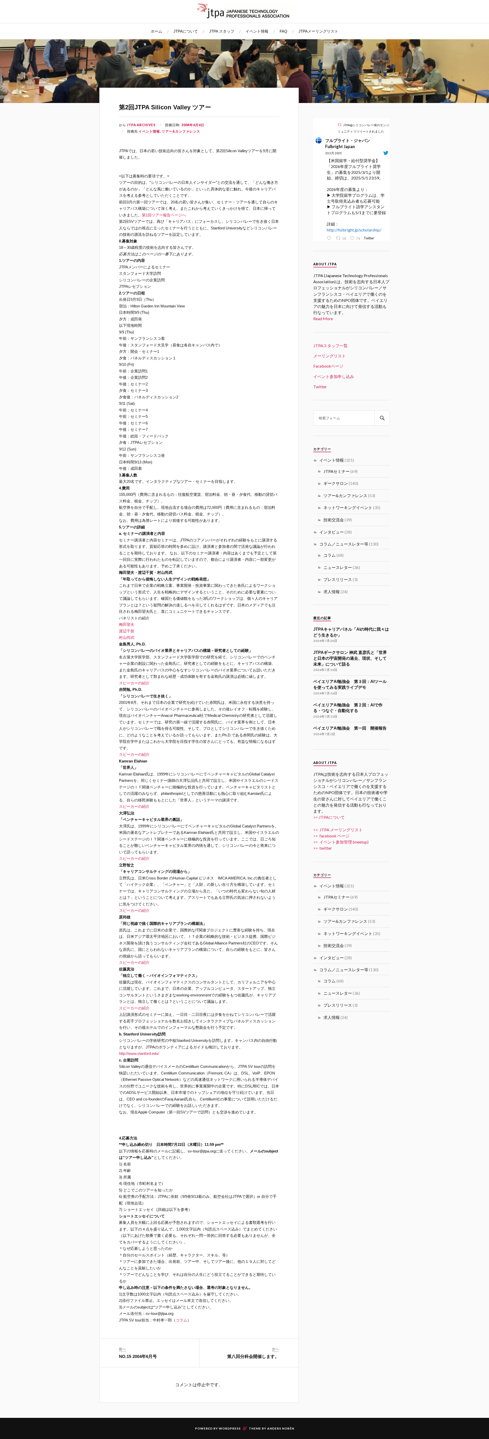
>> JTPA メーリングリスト (338, 829)
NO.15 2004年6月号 (138, 1356)
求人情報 (331, 591)
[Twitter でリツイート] (339, 125)
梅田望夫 (126, 624)
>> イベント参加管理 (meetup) (341, 841)
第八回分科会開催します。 (253, 1356)
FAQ (283, 31)
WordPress (230, 1428)
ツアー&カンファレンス (181, 131)
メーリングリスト (329, 355)
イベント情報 (257, 31)
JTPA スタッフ (221, 31)
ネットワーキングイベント (347, 507)
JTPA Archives (141, 125)
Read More (323, 318)
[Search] (382, 417)
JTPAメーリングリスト (318, 31)
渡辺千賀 (126, 631)
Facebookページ (328, 366)
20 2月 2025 (333, 153)
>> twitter (322, 848)
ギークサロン (335, 483)
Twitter (320, 386)
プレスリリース (337, 579)
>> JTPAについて (329, 817)
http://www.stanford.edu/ (139, 1053)
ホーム (156, 31)
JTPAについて (185, 31)
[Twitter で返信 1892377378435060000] (330, 238)
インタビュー (331, 531)
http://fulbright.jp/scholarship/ (354, 229)
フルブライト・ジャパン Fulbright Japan (349, 143)
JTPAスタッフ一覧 (330, 345)
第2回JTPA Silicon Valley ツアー (165, 107)
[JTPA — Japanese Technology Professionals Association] (244, 11)
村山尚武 (126, 637)
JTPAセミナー (336, 471)
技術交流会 (333, 519)
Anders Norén (280, 1428)
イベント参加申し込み (333, 376)
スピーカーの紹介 (134, 683)
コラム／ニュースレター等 (343, 543)
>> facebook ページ (331, 835)
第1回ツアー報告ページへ (164, 215)
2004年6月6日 (192, 125)
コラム (181, 1320)
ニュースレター (337, 567)
